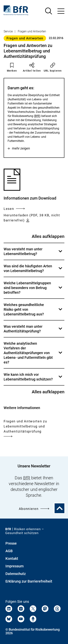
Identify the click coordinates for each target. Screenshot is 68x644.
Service (8, 31)
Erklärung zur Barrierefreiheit (28, 581)
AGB (9, 551)
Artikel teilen (32, 70)
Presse (11, 543)
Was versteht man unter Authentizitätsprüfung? (33, 330)
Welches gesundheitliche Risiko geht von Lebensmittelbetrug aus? (33, 311)
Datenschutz (15, 574)
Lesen (9, 209)
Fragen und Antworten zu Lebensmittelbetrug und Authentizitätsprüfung (25, 426)
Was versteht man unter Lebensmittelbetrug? (33, 253)
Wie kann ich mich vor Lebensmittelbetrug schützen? (33, 378)
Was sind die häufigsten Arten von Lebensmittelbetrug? (33, 270)
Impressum (14, 566)
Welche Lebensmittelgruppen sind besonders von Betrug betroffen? (33, 289)
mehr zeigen (21, 148)
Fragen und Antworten (32, 31)
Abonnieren (29, 509)
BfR (37, 116)
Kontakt (11, 558)
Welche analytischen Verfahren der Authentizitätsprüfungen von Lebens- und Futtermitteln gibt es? (33, 354)
